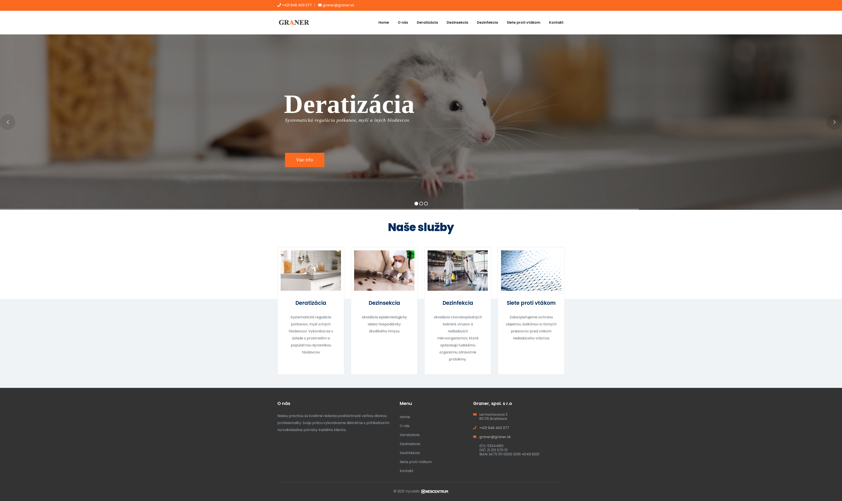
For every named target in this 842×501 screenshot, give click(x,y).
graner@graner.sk (338, 5)
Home (383, 22)
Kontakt (556, 22)
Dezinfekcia (487, 22)
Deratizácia (427, 22)
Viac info (304, 159)
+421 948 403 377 (297, 5)
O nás (403, 22)
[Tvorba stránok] (434, 491)
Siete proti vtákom (523, 22)
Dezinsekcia (457, 22)
